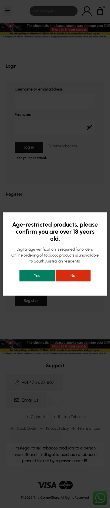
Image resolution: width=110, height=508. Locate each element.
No (73, 275)
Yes (37, 275)
